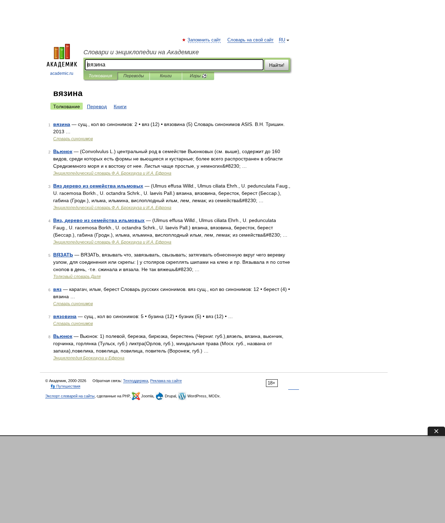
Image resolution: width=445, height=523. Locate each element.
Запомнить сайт (204, 40)
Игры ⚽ (198, 75)
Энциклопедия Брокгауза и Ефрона (88, 358)
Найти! (276, 65)
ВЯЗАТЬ (63, 254)
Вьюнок (62, 151)
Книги (166, 75)
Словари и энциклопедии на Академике (141, 52)
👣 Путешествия (65, 386)
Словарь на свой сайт (250, 40)
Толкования (100, 75)
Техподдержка (135, 381)
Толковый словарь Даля (76, 276)
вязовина (64, 316)
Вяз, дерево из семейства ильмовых (99, 220)
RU (282, 40)
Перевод (97, 106)
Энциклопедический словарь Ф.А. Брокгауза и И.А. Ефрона (112, 173)
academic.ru (61, 73)
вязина (61, 124)
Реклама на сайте (166, 381)
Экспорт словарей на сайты (70, 396)
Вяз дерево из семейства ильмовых (98, 186)
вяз (57, 289)
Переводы (133, 75)
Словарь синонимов (73, 138)
